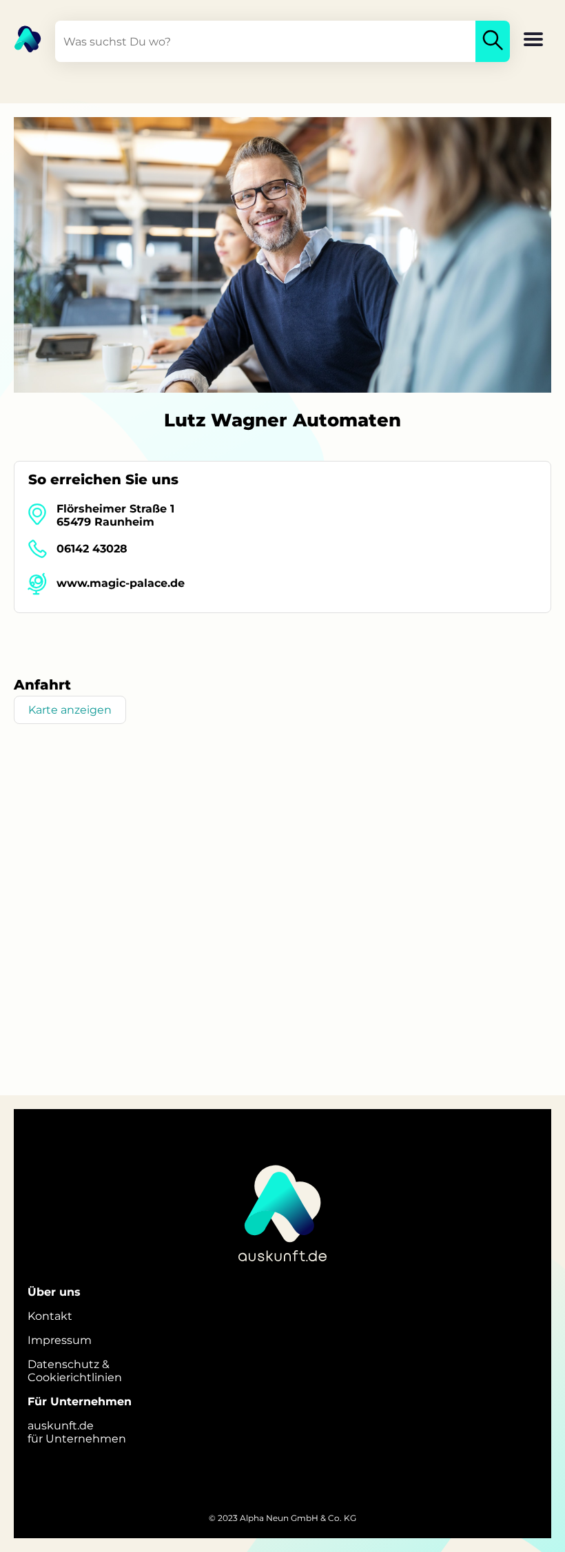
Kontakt (50, 1316)
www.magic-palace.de (120, 583)
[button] (533, 40)
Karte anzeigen (70, 709)
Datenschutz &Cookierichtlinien (75, 1371)
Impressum (60, 1340)
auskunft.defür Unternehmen (77, 1432)
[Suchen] (492, 41)
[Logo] (20, 38)
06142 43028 (91, 548)
